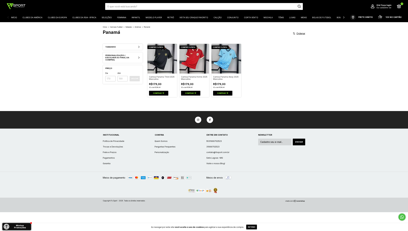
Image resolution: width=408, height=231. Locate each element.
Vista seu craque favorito (193, 17)
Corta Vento (251, 17)
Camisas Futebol (116, 27)
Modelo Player (154, 17)
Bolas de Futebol (321, 17)
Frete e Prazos (110, 152)
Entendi (251, 227)
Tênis (281, 17)
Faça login (386, 5)
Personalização (162, 152)
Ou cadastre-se (383, 7)
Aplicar (134, 78)
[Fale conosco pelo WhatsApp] (402, 217)
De (106, 73)
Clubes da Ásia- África (84, 17)
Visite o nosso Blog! (215, 163)
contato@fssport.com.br (217, 152)
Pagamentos (109, 158)
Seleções (107, 17)
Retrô (170, 17)
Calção (218, 17)
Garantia (106, 163)
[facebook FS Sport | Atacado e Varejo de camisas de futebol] (210, 120)
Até (119, 73)
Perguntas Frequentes (165, 146)
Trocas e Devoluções (113, 146)
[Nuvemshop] (295, 201)
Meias (304, 17)
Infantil (136, 17)
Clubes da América (32, 17)
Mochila (268, 17)
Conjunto (233, 17)
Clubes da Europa (57, 17)
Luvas (292, 17)
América (138, 27)
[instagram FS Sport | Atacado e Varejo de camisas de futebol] (198, 120)
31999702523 (212, 146)
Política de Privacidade (113, 141)
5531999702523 (214, 141)
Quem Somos (161, 141)
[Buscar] (299, 6)
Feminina (121, 17)
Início (14, 17)
